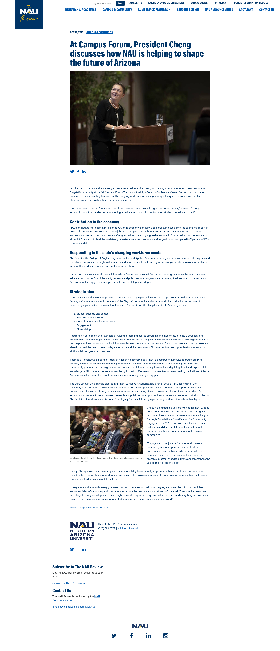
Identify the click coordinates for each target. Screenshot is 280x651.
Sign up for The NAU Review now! (71, 583)
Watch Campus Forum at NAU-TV (89, 507)
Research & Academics (80, 9)
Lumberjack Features (153, 9)
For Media (220, 2)
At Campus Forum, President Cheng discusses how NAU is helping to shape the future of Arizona (137, 52)
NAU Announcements (219, 9)
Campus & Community (117, 9)
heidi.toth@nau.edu (128, 528)
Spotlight (246, 9)
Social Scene (199, 2)
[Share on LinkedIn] (84, 171)
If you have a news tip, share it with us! (74, 606)
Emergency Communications (166, 2)
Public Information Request (252, 2)
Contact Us (266, 9)
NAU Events (135, 2)
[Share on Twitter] (72, 171)
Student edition (188, 9)
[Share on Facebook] (78, 171)
